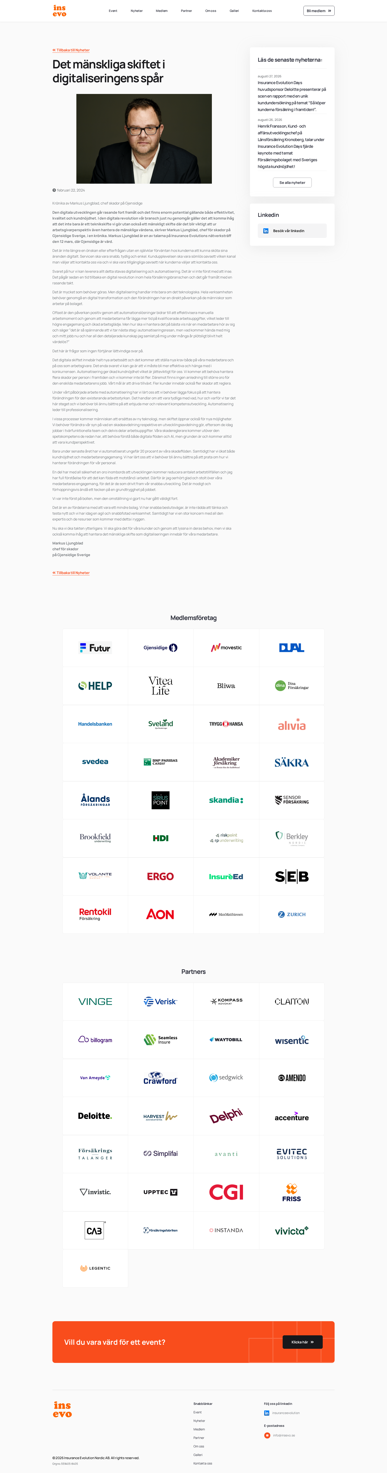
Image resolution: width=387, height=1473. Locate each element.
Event (113, 11)
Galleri (234, 11)
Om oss (210, 11)
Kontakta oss (262, 11)
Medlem (162, 11)
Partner (186, 11)
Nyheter (137, 11)
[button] (292, 182)
